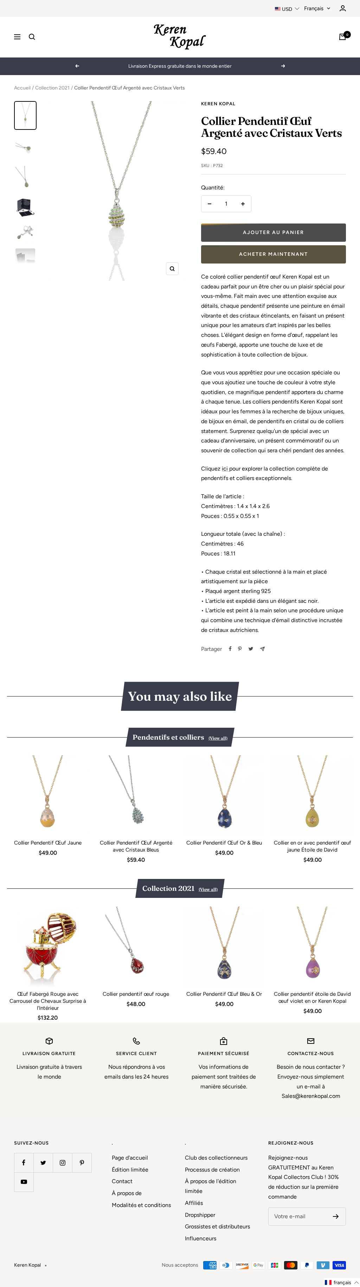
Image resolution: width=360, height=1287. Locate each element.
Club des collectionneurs (216, 1157)
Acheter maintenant (273, 254)
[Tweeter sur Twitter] (251, 648)
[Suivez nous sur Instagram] (62, 1162)
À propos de (127, 1193)
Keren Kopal (218, 103)
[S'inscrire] (336, 1216)
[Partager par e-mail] (262, 649)
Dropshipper (200, 1215)
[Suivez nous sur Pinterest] (81, 1162)
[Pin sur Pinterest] (240, 648)
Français (313, 8)
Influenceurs (200, 1238)
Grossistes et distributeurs (217, 1226)
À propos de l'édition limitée (210, 1186)
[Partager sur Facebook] (230, 648)
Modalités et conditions (141, 1205)
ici (225, 468)
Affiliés (194, 1203)
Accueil (22, 88)
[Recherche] (32, 37)
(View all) (217, 738)
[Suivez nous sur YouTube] (23, 1182)
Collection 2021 (52, 88)
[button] (342, 1282)
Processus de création (212, 1169)
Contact (122, 1181)
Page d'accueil (130, 1157)
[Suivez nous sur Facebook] (23, 1162)
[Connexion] (343, 8)
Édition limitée (130, 1169)
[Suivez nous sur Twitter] (43, 1162)
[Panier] (342, 37)
